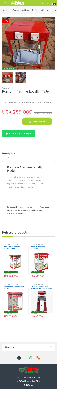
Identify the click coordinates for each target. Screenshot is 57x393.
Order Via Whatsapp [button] (21, 133)
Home (4, 10)
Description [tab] (8, 153)
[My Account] (47, 3)
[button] (52, 20)
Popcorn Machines (21, 10)
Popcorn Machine (30, 210)
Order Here (37, 121)
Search (41, 3)
